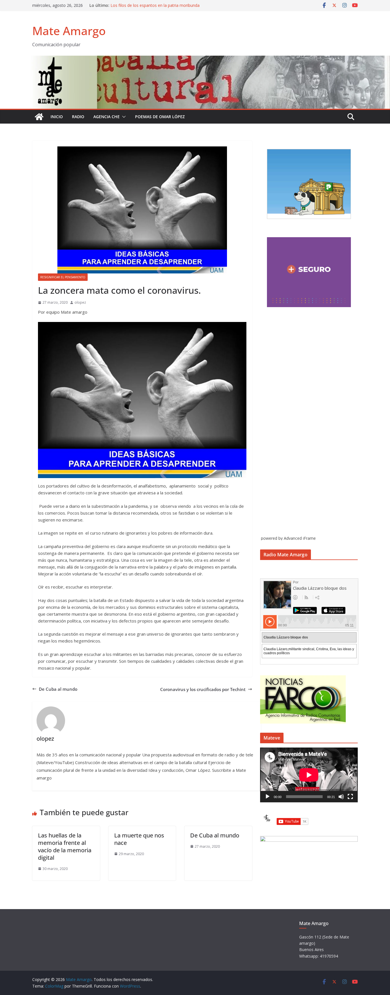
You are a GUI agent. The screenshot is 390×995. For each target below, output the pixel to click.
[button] (123, 117)
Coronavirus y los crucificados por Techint (203, 689)
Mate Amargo (69, 31)
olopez (80, 302)
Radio (78, 116)
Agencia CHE (106, 116)
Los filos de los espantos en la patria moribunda (155, 5)
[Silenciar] (341, 796)
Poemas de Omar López (160, 116)
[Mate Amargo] (195, 59)
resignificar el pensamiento (62, 277)
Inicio (57, 116)
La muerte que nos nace (139, 839)
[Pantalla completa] (350, 796)
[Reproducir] (267, 796)
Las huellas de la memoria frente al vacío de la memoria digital (64, 846)
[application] (309, 775)
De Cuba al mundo (58, 689)
